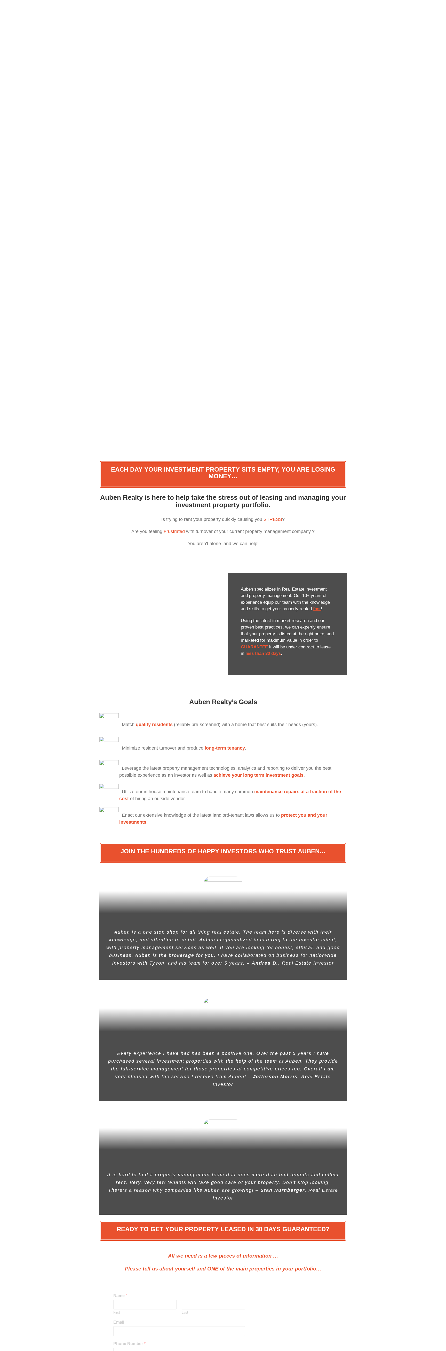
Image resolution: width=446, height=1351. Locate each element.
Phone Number (129, 1343)
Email (120, 1322)
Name (120, 1295)
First (116, 1312)
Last (185, 1312)
